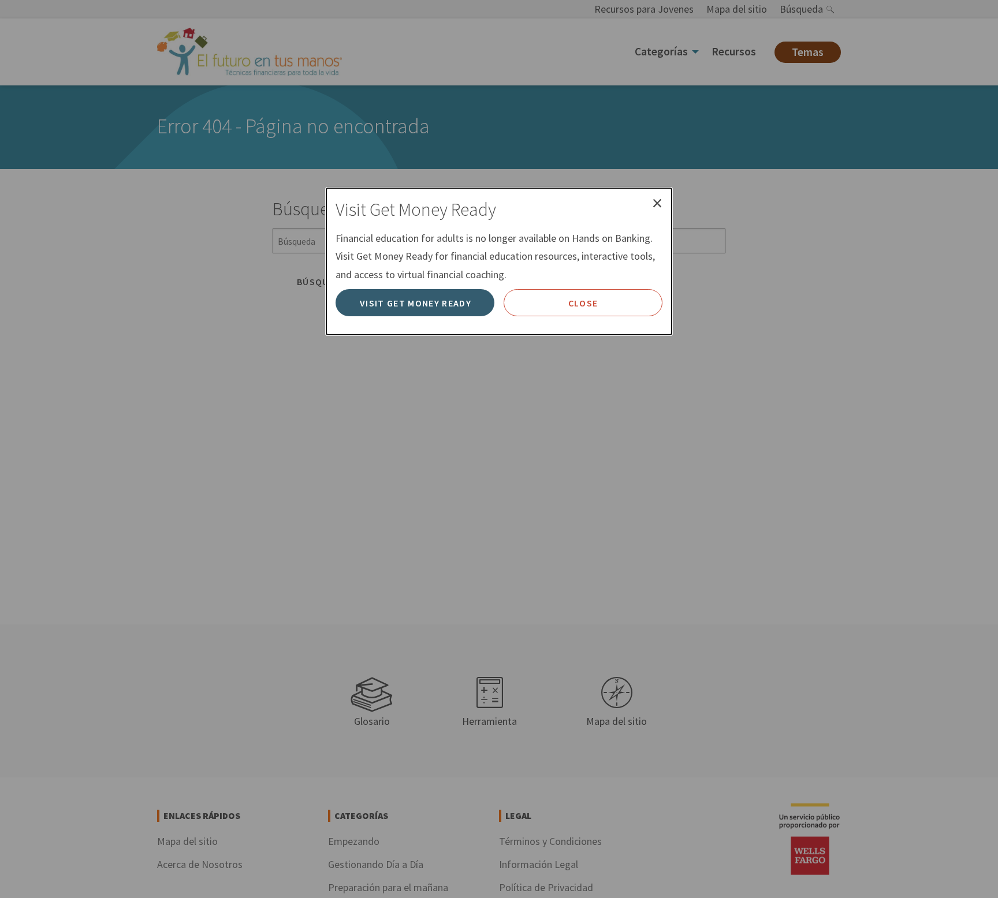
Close (583, 303)
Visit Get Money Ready (415, 303)
